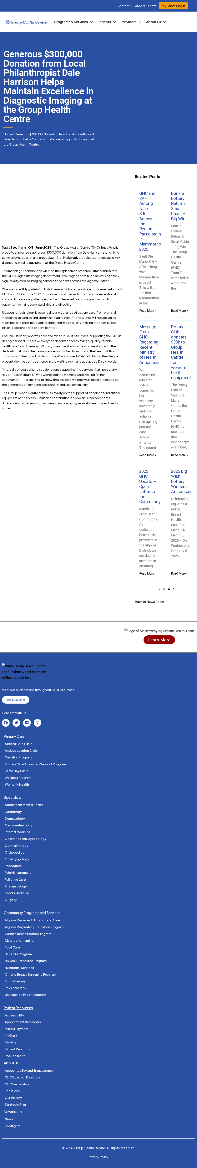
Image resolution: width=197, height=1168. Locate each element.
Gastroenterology (18, 825)
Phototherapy (15, 981)
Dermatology (15, 818)
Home (7, 134)
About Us (11, 1063)
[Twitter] (16, 723)
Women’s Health (17, 784)
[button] (5, 202)
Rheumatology (16, 886)
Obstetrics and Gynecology (25, 839)
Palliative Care (15, 879)
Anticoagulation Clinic (21, 750)
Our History (13, 1098)
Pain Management (18, 873)
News (9, 1119)
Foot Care (12, 947)
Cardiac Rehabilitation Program (28, 934)
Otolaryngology (17, 859)
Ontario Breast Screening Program (30, 974)
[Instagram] (37, 723)
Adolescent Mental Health (24, 805)
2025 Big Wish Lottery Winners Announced (182, 481)
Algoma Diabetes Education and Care (32, 920)
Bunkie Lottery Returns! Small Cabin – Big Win (178, 206)
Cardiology (13, 812)
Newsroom (13, 1111)
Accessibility (14, 1015)
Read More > (147, 311)
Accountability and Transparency (29, 1070)
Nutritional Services (19, 968)
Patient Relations (17, 1049)
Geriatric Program (18, 757)
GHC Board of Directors (22, 1077)
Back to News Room (149, 602)
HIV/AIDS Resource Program (26, 961)
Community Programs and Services (32, 913)
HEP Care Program (18, 954)
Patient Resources (18, 1008)
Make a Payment (16, 1029)
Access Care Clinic (18, 744)
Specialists (13, 797)
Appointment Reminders (23, 1022)
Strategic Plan (15, 1104)
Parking (10, 1042)
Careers (139, 6)
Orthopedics (14, 852)
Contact (123, 6)
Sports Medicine (17, 893)
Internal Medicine (17, 832)
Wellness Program (18, 778)
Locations (12, 1091)
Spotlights (12, 1126)
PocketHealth (15, 1056)
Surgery (11, 900)
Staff (152, 6)
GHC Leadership (17, 1084)
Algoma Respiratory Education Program (34, 927)
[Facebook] (6, 723)
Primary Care (14, 736)
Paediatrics (13, 866)
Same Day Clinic (16, 771)
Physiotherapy (15, 988)
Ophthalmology (16, 846)
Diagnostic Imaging (19, 940)
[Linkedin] (27, 723)
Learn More (159, 639)
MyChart (11, 1035)
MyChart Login (173, 6)
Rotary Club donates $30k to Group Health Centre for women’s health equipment (181, 352)
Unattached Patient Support (25, 995)
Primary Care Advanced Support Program (35, 764)
